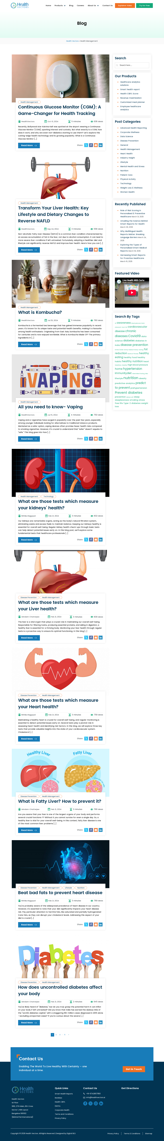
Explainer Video (125, 5)
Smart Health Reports (64, 1094)
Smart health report (130, 89)
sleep (137, 396)
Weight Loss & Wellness (131, 187)
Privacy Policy (60, 1118)
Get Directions (130, 1088)
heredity (124, 365)
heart (146, 361)
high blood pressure (138, 364)
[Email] (96, 145)
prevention (120, 396)
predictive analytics (125, 383)
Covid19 (134, 336)
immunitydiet (123, 373)
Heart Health (126, 153)
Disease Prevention (29, 597)
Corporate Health (62, 1110)
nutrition (130, 377)
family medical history (131, 350)
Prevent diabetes (128, 392)
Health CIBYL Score (129, 93)
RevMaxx (58, 1098)
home (118, 368)
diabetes (129, 340)
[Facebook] (91, 145)
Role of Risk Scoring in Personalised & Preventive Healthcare (132, 213)
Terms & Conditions (132, 1133)
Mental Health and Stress (132, 166)
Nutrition (81, 888)
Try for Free (144, 5)
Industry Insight (127, 157)
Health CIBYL (60, 1102)
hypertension (132, 369)
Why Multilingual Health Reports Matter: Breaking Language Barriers (132, 234)
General (124, 145)
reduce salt (129, 397)
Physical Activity (128, 179)
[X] (86, 145)
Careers (80, 5)
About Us (92, 5)
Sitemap (148, 1133)
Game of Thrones (133, 353)
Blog (71, 5)
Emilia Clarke (119, 350)
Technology (49, 496)
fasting (141, 350)
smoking (134, 399)
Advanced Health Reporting (133, 128)
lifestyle (119, 378)
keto (146, 373)
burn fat (124, 327)
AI (115, 323)
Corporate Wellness (129, 132)
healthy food (130, 357)
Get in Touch (134, 1069)
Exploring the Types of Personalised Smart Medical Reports (133, 247)
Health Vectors (72, 41)
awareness (124, 322)
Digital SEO (71, 1133)
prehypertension (139, 387)
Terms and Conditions (64, 1114)
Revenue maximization (131, 97)
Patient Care (126, 174)
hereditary (118, 365)
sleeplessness (122, 399)
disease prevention (134, 345)
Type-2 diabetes (132, 403)
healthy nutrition (132, 361)
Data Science (126, 136)
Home (48, 5)
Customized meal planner (132, 102)
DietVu (57, 1106)
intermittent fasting (138, 373)
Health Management (29, 102)
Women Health (127, 191)
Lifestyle (68, 888)
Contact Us (107, 5)
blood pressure (136, 323)
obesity (142, 378)
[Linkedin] (101, 145)
